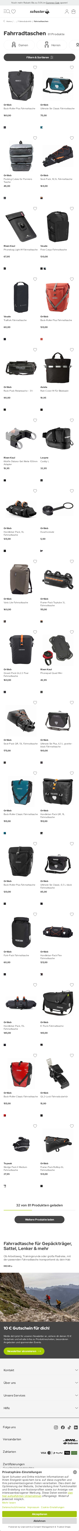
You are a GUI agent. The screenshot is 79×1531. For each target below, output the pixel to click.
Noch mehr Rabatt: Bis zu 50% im (28, 2)
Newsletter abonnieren (21, 1351)
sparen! (63, 2)
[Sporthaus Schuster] (39, 11)
